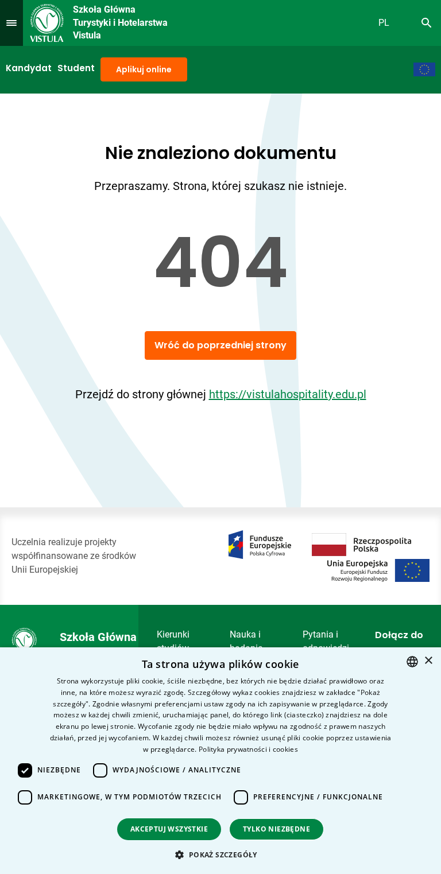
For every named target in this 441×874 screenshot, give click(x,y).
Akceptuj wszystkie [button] (169, 829)
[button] (220, 854)
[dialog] (220, 760)
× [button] (428, 661)
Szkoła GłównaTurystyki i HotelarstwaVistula (120, 22)
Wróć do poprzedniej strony (220, 345)
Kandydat (29, 68)
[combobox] (412, 661)
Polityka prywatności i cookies (248, 749)
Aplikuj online (144, 69)
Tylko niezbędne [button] (276, 829)
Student (76, 68)
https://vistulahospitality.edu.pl (287, 394)
